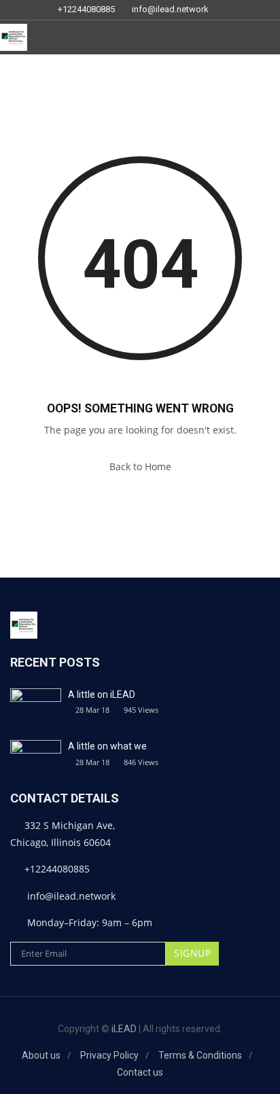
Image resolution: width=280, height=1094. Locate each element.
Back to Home (140, 466)
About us (41, 1055)
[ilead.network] (13, 37)
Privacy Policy (109, 1055)
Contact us (140, 1072)
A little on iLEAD (101, 694)
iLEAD (124, 1028)
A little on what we (107, 746)
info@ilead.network (170, 9)
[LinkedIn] (227, 10)
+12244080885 (86, 9)
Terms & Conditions (200, 1055)
